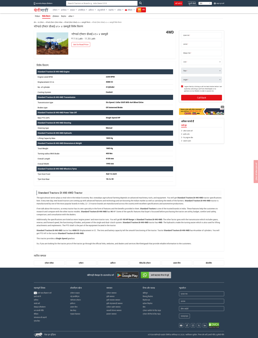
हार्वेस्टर (113, 263)
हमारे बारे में (37, 296)
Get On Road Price (80, 44)
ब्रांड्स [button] (72, 10)
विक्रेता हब (146, 300)
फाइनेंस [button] (111, 10)
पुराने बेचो (192, 3)
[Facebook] (187, 325)
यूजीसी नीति (220, 334)
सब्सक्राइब (184, 316)
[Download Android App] (127, 275)
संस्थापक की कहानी (40, 317)
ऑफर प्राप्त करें (188, 131)
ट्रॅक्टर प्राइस (75, 293)
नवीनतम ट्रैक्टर (75, 300)
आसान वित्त (176, 263)
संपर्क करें (37, 303)
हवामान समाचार (111, 314)
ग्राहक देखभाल (75, 314)
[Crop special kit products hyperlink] (201, 111)
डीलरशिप (209, 263)
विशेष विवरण (46, 16)
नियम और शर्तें (202, 334)
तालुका (185, 79)
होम (35, 22)
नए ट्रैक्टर (41, 22)
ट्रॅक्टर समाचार (111, 293)
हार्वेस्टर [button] (91, 10)
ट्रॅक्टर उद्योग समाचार (113, 307)
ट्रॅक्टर (81, 263)
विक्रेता (63, 16)
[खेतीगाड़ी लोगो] (41, 10)
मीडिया (36, 314)
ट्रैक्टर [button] (55, 10)
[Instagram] (193, 325)
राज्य (184, 62)
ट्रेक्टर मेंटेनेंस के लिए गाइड (152, 314)
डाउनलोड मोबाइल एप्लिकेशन (43, 3)
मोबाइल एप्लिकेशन (40, 307)
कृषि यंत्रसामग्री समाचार (114, 303)
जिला (184, 71)
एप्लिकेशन (56, 16)
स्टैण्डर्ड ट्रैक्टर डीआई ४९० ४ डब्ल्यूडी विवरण (77, 22)
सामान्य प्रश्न (187, 141)
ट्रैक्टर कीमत (49, 263)
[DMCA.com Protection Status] (214, 325)
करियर (36, 300)
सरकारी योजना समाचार (113, 310)
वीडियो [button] (130, 10)
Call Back (201, 97)
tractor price (65, 243)
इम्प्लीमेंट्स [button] (81, 10)
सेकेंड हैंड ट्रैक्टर (145, 263)
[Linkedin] (205, 325)
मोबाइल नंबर (186, 53)
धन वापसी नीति (39, 310)
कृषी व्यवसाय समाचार (113, 300)
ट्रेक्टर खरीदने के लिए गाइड (152, 310)
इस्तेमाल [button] (64, 10)
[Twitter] (199, 325)
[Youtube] (181, 325)
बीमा (144, 307)
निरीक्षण (37, 16)
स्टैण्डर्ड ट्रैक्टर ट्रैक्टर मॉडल (54, 22)
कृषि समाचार (110, 296)
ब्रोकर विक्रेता (147, 303)
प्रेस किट (37, 321)
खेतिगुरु (145, 293)
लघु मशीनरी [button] (101, 10)
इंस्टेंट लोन (186, 134)
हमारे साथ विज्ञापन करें (43, 293)
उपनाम (185, 44)
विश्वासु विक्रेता (148, 296)
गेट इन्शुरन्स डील (188, 137)
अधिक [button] (119, 10)
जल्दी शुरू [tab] (184, 125)
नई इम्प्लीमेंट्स (74, 296)
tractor (206, 197)
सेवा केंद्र (73, 310)
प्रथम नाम (186, 35)
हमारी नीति (211, 334)
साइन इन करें (220, 3)
